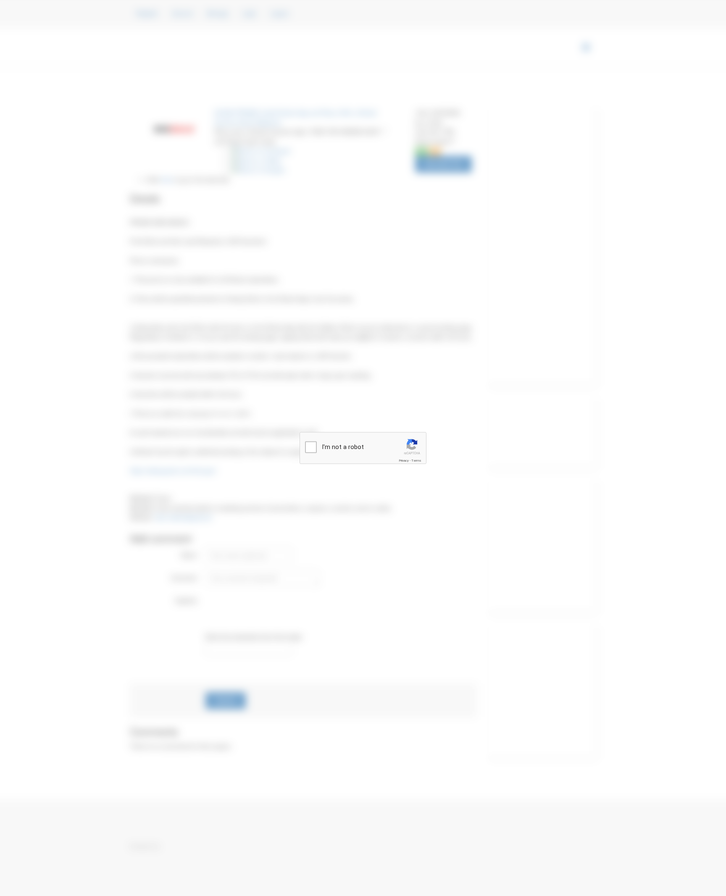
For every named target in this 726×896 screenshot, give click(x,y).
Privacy (404, 460)
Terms (416, 460)
